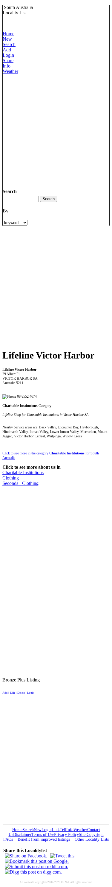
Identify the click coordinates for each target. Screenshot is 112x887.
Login (8, 55)
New (7, 39)
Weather (10, 71)
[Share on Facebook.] (26, 855)
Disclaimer (22, 834)
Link (56, 830)
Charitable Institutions (23, 472)
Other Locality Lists (92, 839)
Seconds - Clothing (20, 483)
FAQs (8, 839)
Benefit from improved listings (44, 839)
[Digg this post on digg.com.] (33, 871)
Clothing (10, 477)
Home (8, 33)
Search (9, 44)
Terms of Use (42, 834)
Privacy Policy (66, 834)
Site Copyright (91, 834)
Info (6, 65)
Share (8, 60)
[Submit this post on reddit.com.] (36, 866)
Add (7, 49)
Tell (63, 830)
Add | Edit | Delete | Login (18, 692)
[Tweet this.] (63, 855)
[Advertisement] (56, 130)
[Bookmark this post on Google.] (36, 861)
